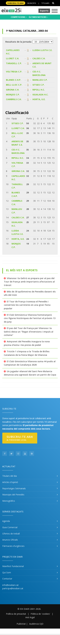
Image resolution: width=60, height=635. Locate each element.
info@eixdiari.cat (10, 585)
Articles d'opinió (10, 482)
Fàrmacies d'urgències (13, 546)
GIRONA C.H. (12, 89)
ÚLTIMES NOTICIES (38, 17)
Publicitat (21, 623)
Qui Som (6, 572)
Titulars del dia (9, 475)
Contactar (7, 578)
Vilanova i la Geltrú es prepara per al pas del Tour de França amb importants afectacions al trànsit (29, 282)
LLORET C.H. (12, 58)
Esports (44, 10)
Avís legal (30, 617)
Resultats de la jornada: (18, 41)
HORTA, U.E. (38, 99)
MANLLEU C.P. (40, 79)
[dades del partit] (28, 50)
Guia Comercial (9, 527)
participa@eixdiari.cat (12, 588)
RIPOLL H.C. (38, 89)
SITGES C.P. (38, 84)
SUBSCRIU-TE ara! (15, 3)
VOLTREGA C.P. (14, 71)
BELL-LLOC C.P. (14, 84)
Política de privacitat (16, 613)
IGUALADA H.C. (40, 94)
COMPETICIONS (18, 17)
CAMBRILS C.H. (14, 99)
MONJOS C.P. (13, 94)
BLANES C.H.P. (13, 79)
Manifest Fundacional (13, 566)
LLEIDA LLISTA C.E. (42, 50)
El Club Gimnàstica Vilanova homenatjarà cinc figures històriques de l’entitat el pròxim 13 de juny (29, 318)
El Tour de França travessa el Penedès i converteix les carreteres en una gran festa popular (27, 305)
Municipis (31, 3)
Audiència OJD (36, 623)
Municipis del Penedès (13, 494)
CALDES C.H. (38, 58)
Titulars (45, 3)
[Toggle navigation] (54, 11)
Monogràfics (8, 500)
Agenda (6, 521)
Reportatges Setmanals (14, 488)
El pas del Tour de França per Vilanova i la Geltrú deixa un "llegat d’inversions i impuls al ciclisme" (28, 331)
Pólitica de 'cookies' (40, 613)
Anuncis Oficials (10, 539)
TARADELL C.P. (14, 63)
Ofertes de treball (11, 533)
